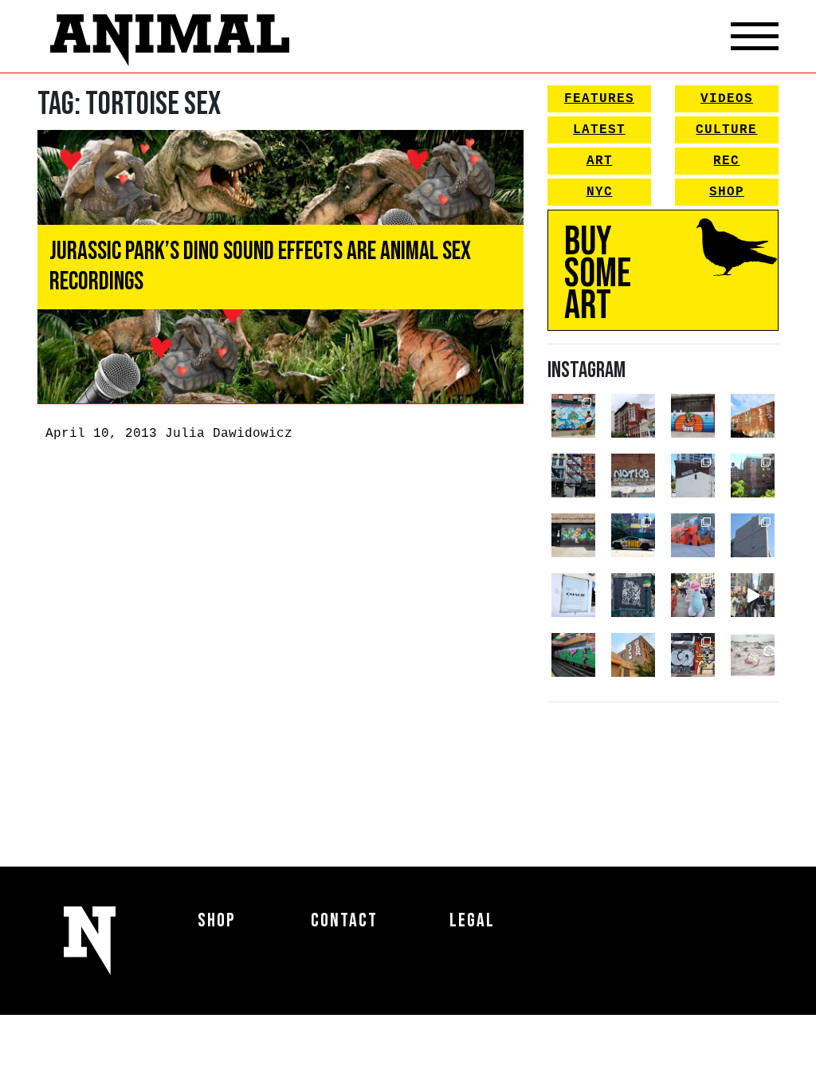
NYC (599, 192)
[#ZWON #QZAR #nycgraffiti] (633, 655)
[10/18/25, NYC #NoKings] (693, 595)
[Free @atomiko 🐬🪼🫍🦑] (693, 416)
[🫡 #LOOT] (633, 535)
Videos (726, 99)
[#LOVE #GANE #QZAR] (573, 475)
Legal (472, 920)
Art (599, 161)
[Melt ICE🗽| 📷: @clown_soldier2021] (633, 595)
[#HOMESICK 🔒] (693, 475)
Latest (599, 130)
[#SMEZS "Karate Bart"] (573, 535)
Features (599, 99)
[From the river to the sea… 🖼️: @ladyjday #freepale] (573, 416)
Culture (726, 130)
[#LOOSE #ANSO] (633, 416)
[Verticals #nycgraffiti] (753, 416)
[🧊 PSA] (573, 595)
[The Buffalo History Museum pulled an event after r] (753, 655)
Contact (344, 920)
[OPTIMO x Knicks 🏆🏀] (753, 475)
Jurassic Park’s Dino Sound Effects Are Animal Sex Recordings (260, 266)
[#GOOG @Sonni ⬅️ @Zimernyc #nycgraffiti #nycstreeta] (693, 655)
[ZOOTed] (753, 535)
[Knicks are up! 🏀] (693, 535)
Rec (726, 161)
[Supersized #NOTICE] (633, 475)
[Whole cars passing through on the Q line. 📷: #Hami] (573, 655)
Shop (726, 192)
